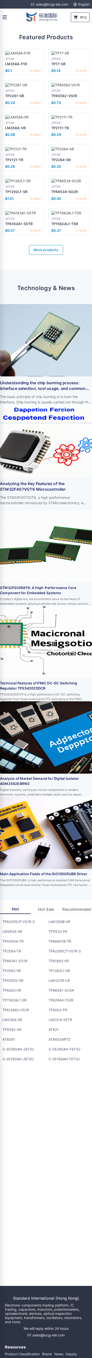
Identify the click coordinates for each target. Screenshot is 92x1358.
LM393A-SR (12, 931)
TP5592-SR (11, 1029)
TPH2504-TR (13, 941)
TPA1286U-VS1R (15, 1010)
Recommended (76, 909)
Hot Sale (46, 909)
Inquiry (71, 1354)
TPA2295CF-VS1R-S (18, 922)
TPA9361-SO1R (14, 961)
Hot (15, 909)
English (84, 4)
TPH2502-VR (12, 980)
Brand (47, 1354)
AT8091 (8, 1039)
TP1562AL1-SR (14, 1000)
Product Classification (22, 1354)
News (58, 1354)
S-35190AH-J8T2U (18, 1059)
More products (46, 250)
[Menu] (4, 17)
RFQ (83, 17)
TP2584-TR (11, 951)
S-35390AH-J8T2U (18, 1049)
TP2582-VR (11, 971)
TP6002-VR (11, 990)
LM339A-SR (12, 1020)
